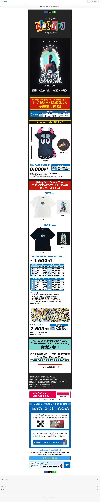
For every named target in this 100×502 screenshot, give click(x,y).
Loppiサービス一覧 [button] (4, 486)
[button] (98, 1)
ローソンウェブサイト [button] (4, 479)
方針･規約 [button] (2, 493)
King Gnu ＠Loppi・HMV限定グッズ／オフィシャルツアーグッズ (50, 6)
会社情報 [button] (2, 489)
